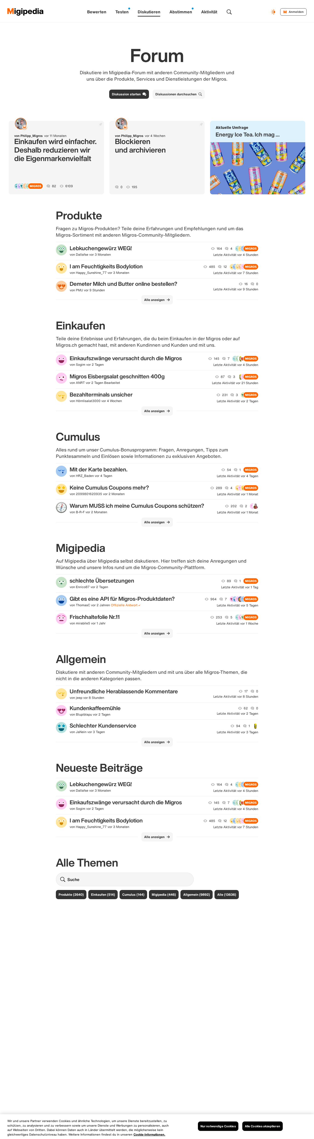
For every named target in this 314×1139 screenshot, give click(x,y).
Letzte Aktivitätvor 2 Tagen (237, 401)
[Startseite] (25, 12)
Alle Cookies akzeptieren (262, 1126)
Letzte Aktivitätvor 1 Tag (239, 587)
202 (234, 506)
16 (246, 284)
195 (134, 187)
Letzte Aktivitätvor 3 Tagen (237, 732)
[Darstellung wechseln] (273, 12)
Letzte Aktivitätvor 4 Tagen (237, 476)
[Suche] (229, 12)
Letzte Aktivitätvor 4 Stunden (235, 254)
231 (225, 395)
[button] (257, 157)
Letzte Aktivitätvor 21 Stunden (235, 383)
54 (229, 469)
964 (213, 599)
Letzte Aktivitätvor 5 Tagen (237, 605)
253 (219, 617)
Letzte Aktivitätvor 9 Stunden (235, 289)
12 (225, 266)
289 (219, 488)
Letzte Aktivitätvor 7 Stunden (235, 273)
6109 (69, 186)
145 (216, 358)
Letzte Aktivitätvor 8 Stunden (235, 696)
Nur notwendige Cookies (218, 1126)
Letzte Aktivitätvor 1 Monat (237, 494)
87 (223, 376)
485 (212, 266)
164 (219, 248)
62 (246, 708)
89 (229, 581)
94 (238, 726)
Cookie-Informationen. (149, 1134)
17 (246, 691)
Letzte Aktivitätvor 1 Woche (237, 623)
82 (54, 186)
